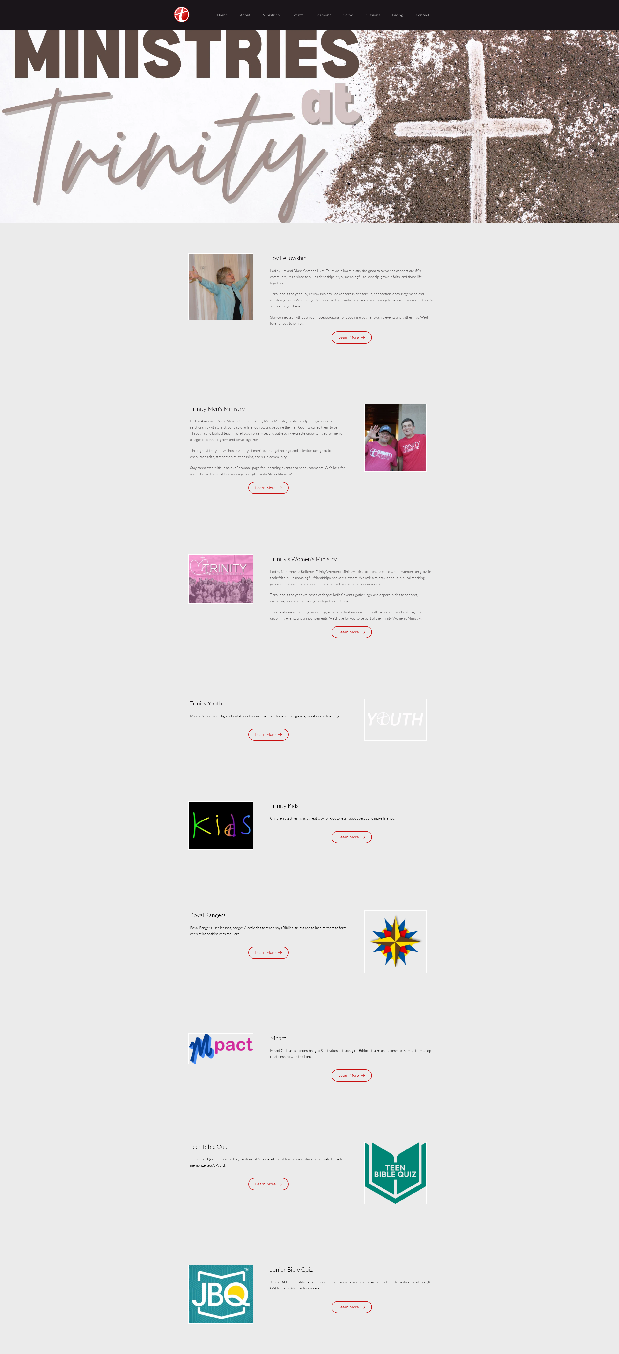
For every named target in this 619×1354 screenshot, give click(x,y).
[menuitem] (222, 15)
